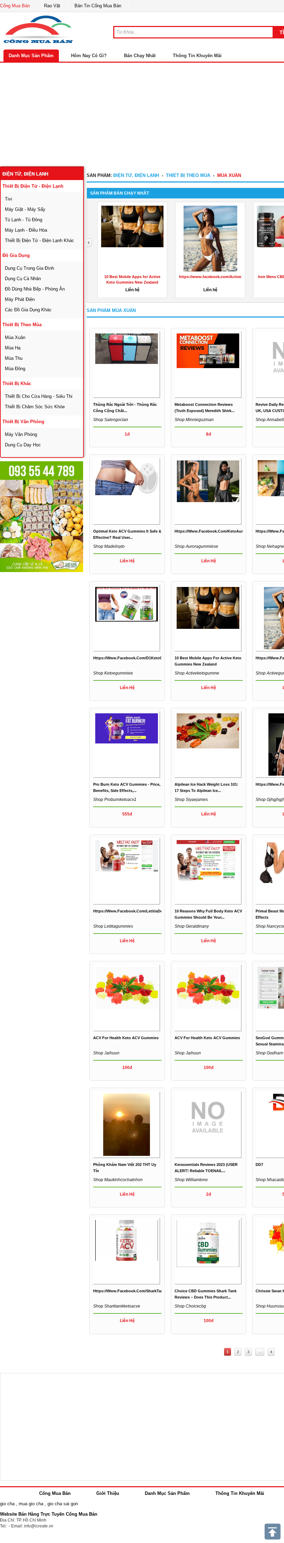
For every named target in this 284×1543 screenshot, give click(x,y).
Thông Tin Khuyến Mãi (197, 55)
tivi (8, 199)
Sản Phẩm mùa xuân (111, 310)
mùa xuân (15, 337)
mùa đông (15, 368)
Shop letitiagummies (113, 926)
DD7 (259, 1164)
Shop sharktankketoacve (116, 1306)
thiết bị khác (16, 383)
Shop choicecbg (190, 1306)
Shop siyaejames (191, 799)
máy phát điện (20, 299)
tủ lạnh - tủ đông (23, 219)
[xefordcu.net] (41, 516)
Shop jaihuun (106, 1053)
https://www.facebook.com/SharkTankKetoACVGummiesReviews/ (154, 1291)
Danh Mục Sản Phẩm (31, 55)
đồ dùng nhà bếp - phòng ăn (35, 289)
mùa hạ (12, 347)
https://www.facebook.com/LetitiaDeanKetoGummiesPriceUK (150, 911)
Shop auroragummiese (196, 546)
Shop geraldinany (192, 926)
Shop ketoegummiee (113, 673)
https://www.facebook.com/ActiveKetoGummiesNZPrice (230, 277)
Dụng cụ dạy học (23, 444)
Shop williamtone (191, 1179)
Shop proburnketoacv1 (114, 799)
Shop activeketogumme (197, 673)
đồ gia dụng (16, 255)
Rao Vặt (52, 5)
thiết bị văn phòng (23, 421)
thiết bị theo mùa (22, 324)
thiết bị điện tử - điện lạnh (32, 186)
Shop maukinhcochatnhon (118, 1179)
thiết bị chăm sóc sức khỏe (35, 406)
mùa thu (14, 358)
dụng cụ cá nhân (23, 278)
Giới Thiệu (107, 1493)
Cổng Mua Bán (15, 5)
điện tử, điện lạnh (25, 174)
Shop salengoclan (110, 419)
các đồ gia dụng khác (28, 309)
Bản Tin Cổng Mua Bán (97, 5)
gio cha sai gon (62, 1503)
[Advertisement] (52, 677)
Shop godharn (269, 1053)
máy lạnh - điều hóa (26, 230)
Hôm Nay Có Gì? (89, 55)
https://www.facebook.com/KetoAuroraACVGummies (224, 531)
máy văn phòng (21, 434)
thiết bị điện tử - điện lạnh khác (39, 240)
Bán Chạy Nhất (140, 55)
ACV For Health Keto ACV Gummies (126, 1038)
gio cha (7, 1503)
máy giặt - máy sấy (25, 209)
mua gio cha (31, 1503)
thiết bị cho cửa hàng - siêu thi (38, 396)
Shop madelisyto (109, 546)
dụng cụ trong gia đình (29, 268)
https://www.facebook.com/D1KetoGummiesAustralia (143, 658)
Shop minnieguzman (194, 419)
